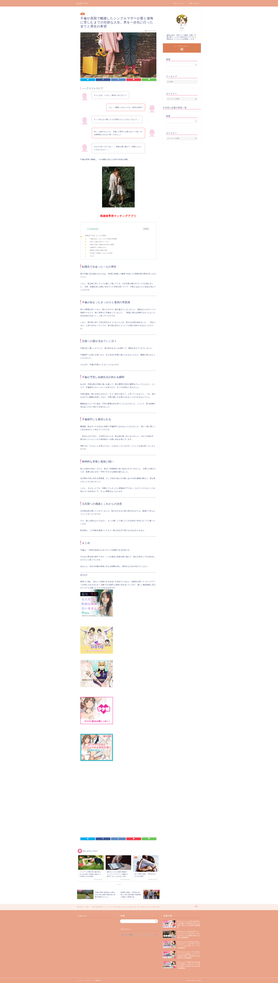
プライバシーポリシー (85, 980)
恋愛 (82, 14)
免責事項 (97, 980)
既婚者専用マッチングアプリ (118, 215)
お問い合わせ (194, 3)
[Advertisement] (118, 786)
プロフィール (178, 3)
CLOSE (146, 228)
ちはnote (82, 3)
